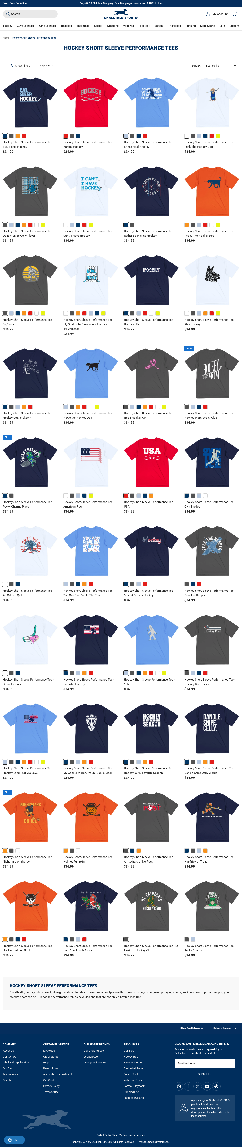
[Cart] (234, 14)
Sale (222, 25)
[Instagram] (179, 1086)
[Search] (8, 14)
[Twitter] (197, 1086)
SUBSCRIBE (205, 1074)
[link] (5, 136)
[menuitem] (217, 14)
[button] (8, 25)
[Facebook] (188, 1086)
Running (191, 25)
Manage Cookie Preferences (154, 1142)
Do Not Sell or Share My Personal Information (121, 1135)
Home (6, 37)
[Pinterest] (216, 1086)
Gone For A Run (18, 3)
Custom (234, 25)
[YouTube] (207, 1086)
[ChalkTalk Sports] (121, 14)
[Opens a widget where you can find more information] (14, 1140)
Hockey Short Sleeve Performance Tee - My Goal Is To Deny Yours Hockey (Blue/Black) (88, 324)
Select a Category (223, 1028)
